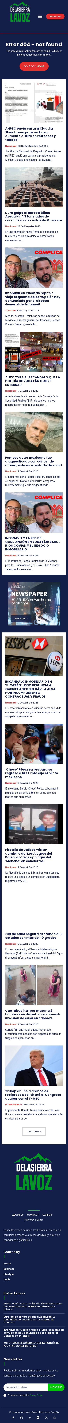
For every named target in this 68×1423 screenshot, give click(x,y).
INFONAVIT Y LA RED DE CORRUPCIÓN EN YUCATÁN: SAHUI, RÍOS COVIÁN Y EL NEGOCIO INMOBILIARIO (32, 543)
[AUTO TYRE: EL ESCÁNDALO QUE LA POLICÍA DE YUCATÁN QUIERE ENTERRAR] (34, 352)
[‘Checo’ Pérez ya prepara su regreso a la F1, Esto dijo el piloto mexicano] (34, 744)
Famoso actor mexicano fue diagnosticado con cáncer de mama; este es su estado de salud (33, 461)
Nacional (10, 146)
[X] (46, 1418)
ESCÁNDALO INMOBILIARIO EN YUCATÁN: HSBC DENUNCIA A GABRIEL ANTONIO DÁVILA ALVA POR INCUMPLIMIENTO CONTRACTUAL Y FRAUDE (30, 689)
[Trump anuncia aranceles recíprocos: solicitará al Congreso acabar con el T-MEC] (34, 1065)
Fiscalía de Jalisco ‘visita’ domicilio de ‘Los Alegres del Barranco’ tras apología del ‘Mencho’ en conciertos (28, 855)
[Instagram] (21, 1418)
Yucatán (10, 310)
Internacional (13, 1104)
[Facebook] (13, 1418)
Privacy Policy (36, 1395)
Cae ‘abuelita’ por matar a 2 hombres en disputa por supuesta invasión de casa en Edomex (33, 1014)
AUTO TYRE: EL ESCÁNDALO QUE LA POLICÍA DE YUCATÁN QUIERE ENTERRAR (32, 381)
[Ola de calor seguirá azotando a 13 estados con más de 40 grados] (34, 908)
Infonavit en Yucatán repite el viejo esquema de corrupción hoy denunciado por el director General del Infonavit (32, 298)
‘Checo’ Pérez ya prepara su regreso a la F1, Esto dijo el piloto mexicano (31, 773)
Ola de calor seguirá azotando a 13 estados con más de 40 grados (33, 936)
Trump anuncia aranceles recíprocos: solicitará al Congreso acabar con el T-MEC (33, 1095)
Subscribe (56, 1387)
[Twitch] (38, 1418)
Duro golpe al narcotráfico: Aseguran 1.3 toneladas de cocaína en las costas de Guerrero (33, 216)
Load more (33, 1131)
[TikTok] (30, 1418)
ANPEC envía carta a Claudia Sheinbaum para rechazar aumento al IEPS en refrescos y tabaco (30, 134)
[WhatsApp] (54, 1418)
